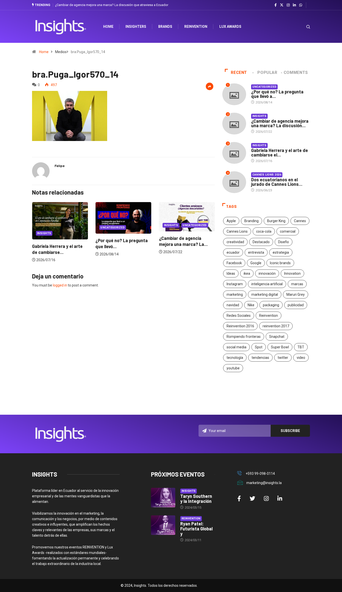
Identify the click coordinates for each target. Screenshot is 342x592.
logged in (60, 285)
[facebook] (275, 5)
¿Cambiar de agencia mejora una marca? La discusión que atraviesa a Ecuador (111, 5)
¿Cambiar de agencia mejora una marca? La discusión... (279, 123)
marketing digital (264, 294)
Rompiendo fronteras (244, 337)
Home (44, 52)
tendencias (260, 358)
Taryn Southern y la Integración (196, 498)
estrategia (281, 252)
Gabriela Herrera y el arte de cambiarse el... (279, 152)
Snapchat (276, 337)
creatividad (235, 242)
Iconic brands (280, 263)
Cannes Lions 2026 (266, 174)
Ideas (231, 273)
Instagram (235, 284)
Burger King (276, 221)
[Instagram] (288, 5)
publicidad (296, 305)
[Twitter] (281, 5)
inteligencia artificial (267, 284)
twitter (283, 358)
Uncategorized (107, 227)
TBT (300, 347)
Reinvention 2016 (240, 326)
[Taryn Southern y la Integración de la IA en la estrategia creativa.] (163, 497)
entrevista (256, 252)
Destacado (261, 242)
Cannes (300, 221)
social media (236, 347)
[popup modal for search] (302, 26)
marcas (297, 284)
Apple (231, 221)
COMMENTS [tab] (296, 72)
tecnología (235, 358)
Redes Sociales (239, 316)
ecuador (233, 252)
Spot (258, 347)
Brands (165, 27)
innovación (267, 273)
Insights (38, 233)
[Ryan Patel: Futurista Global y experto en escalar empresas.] (163, 525)
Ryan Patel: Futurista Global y (196, 528)
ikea (247, 273)
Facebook (234, 263)
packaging (271, 305)
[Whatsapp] (300, 5)
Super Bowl (280, 347)
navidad (233, 305)
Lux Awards (230, 27)
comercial (287, 231)
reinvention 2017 (276, 326)
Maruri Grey (295, 294)
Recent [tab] (239, 72)
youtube (233, 368)
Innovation (292, 273)
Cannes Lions (237, 231)
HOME (108, 27)
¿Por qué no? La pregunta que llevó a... (277, 94)
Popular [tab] (267, 72)
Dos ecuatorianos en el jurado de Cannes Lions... (276, 182)
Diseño (283, 242)
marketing (235, 294)
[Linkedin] (294, 5)
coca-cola (263, 231)
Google (255, 263)
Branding (251, 221)
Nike (251, 305)
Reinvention (195, 27)
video (301, 358)
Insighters (135, 27)
